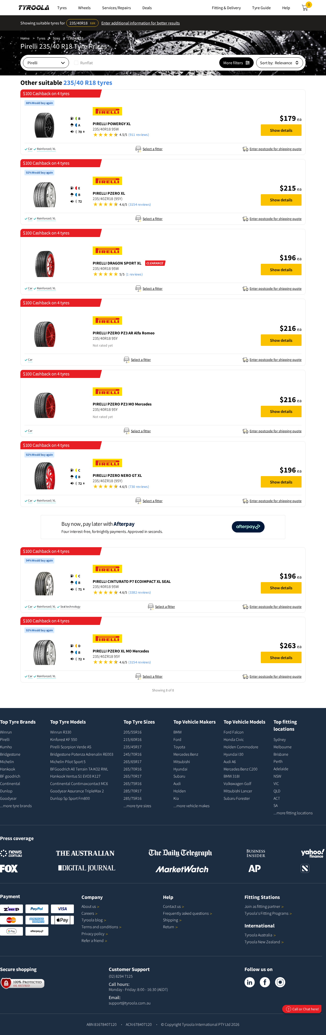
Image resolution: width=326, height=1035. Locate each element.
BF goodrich (10, 776)
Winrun (6, 732)
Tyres (41, 38)
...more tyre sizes (137, 805)
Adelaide (281, 768)
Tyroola (92, 919)
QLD (277, 790)
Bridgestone (10, 754)
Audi (177, 783)
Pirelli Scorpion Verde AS (70, 746)
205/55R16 (133, 732)
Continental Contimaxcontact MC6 (79, 783)
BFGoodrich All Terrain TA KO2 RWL (79, 768)
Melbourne (283, 746)
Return (168, 926)
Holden (179, 790)
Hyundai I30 (233, 754)
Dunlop (6, 790)
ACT (277, 798)
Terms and (100, 926)
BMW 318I (232, 776)
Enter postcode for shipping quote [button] (276, 149)
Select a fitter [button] (152, 149)
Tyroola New (262, 941)
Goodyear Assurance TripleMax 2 (77, 790)
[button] (77, 125)
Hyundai (180, 768)
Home (25, 38)
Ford (177, 739)
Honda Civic (234, 739)
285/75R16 (133, 798)
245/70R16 (133, 754)
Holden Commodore (241, 746)
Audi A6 (230, 761)
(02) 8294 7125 (121, 976)
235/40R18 (75, 38)
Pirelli (5, 739)
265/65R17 (133, 761)
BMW (177, 732)
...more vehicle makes (191, 805)
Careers (88, 913)
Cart (310, 6)
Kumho (6, 746)
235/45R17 (133, 746)
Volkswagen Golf (237, 783)
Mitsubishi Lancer (238, 790)
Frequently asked (186, 913)
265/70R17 (133, 776)
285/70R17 (133, 790)
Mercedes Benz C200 (240, 768)
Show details (281, 130)
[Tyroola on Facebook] (265, 982)
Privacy (93, 933)
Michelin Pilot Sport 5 (68, 761)
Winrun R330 (60, 732)
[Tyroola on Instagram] (280, 982)
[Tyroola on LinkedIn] (249, 982)
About (89, 906)
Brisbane (281, 754)
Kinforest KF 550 (63, 739)
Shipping (170, 919)
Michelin (7, 761)
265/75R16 (133, 783)
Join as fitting (262, 906)
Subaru (179, 776)
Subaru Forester (237, 798)
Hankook (7, 768)
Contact (172, 906)
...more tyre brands (16, 805)
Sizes (56, 38)
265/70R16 (133, 768)
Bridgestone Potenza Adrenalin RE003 (81, 754)
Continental (10, 783)
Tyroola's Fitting (266, 913)
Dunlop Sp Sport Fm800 (70, 798)
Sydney (280, 739)
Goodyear (8, 798)
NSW (277, 776)
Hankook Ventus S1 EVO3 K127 (75, 776)
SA (276, 805)
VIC (276, 783)
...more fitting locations (293, 812)
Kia (176, 798)
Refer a (93, 940)
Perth (278, 761)
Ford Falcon (234, 732)
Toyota (179, 746)
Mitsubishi (181, 761)
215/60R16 (133, 739)
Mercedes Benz (185, 754)
